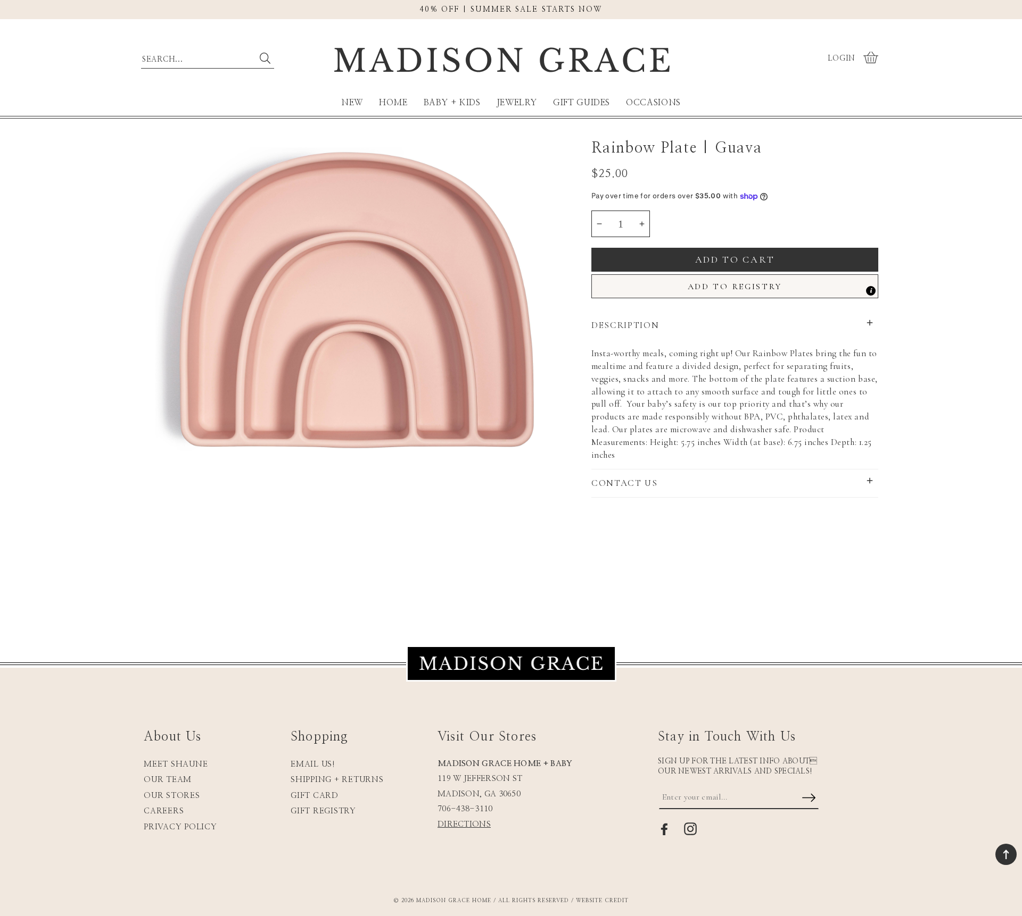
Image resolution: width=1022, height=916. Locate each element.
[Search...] (265, 58)
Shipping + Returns (337, 780)
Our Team (168, 780)
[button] (872, 58)
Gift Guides (581, 102)
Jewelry (517, 102)
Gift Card (315, 796)
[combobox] (208, 57)
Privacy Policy (180, 827)
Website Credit (602, 900)
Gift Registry (323, 811)
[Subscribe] (809, 798)
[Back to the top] (1006, 854)
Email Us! (313, 764)
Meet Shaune (176, 764)
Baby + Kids (452, 102)
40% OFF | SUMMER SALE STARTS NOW (510, 9)
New (352, 102)
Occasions (653, 102)
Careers (164, 811)
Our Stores (172, 796)
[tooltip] (871, 291)
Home (393, 102)
